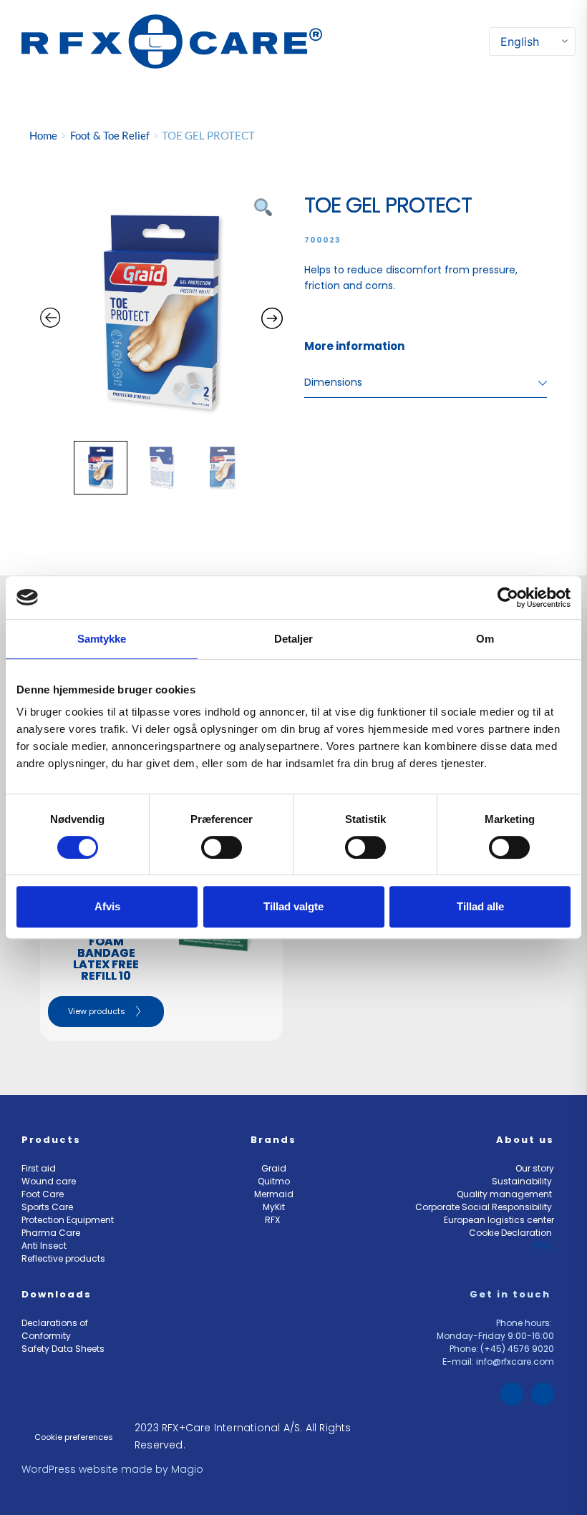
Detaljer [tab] (294, 639)
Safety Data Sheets (64, 1349)
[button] (480, 41)
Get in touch (512, 1294)
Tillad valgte (293, 906)
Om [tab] (485, 639)
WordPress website (69, 1469)
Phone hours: (525, 1323)
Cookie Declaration (511, 1233)
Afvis (107, 906)
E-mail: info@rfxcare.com (498, 1361)
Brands (273, 1139)
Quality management (505, 1194)
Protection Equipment (67, 1220)
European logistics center (499, 1220)
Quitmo (274, 1181)
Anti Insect (45, 1245)
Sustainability (523, 1181)
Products (51, 1139)
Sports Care (47, 1207)
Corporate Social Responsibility (484, 1207)
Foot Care (42, 1194)
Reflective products (63, 1258)
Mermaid (274, 1194)
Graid (273, 1168)
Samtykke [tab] (102, 639)
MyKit (274, 1207)
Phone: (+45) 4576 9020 (502, 1349)
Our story (534, 1168)
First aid (38, 1168)
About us (525, 1139)
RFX (273, 1220)
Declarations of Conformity (55, 1329)
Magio (188, 1469)
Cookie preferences (73, 1437)
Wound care (48, 1181)
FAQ (544, 1245)
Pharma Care (50, 1233)
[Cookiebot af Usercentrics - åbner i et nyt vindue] (508, 597)
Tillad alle (480, 906)
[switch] (221, 847)
